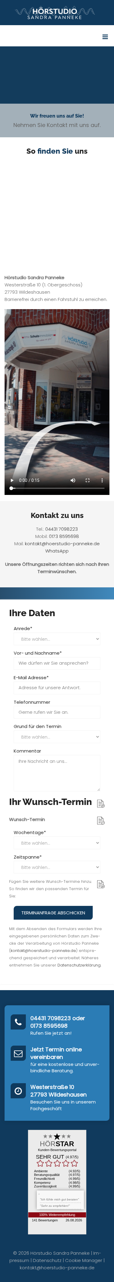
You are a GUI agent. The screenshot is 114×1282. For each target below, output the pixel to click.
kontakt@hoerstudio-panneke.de (62, 543)
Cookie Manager (83, 1260)
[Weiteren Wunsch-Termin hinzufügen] (101, 804)
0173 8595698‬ (64, 536)
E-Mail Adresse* (31, 677)
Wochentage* (30, 832)
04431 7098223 (61, 529)
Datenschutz (47, 1260)
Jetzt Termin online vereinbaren (56, 1053)
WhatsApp (57, 551)
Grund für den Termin (37, 726)
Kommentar (27, 751)
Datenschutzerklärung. (79, 965)
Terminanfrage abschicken (53, 913)
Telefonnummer (32, 702)
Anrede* (23, 628)
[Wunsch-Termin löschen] (101, 820)
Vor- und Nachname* (38, 653)
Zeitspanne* (28, 857)
